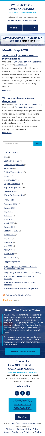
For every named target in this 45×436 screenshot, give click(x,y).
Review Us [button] (22, 416)
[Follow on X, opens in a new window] (28, 393)
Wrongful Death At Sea (14, 195)
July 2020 (8, 211)
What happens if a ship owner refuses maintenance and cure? (20, 267)
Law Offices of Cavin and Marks (27, 62)
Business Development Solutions (17, 432)
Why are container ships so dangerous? (21, 288)
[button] (14, 28)
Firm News (8, 168)
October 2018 (9, 227)
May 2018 (8, 246)
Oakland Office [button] (22, 386)
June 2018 (8, 242)
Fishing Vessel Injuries (13, 172)
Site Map (20, 429)
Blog (6, 157)
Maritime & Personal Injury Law (23, 8)
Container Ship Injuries (24, 107)
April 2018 (8, 250)
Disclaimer (10, 429)
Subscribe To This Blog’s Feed (19, 295)
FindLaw (38, 432)
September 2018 (11, 231)
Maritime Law (21, 64)
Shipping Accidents (12, 183)
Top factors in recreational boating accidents (19, 277)
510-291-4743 (17, 21)
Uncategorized (10, 191)
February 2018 (10, 257)
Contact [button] (30, 27)
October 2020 (9, 208)
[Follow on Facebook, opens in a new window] (22, 393)
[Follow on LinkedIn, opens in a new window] (17, 393)
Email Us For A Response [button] (24, 352)
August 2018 (9, 234)
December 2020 (10, 204)
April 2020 (8, 219)
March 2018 (9, 253)
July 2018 (8, 238)
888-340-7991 (31, 21)
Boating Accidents (11, 161)
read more (7, 90)
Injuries (7, 176)
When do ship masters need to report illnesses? (20, 283)
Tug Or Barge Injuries (13, 187)
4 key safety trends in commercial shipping (22, 272)
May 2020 (8, 215)
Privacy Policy (32, 429)
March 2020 (9, 223)
